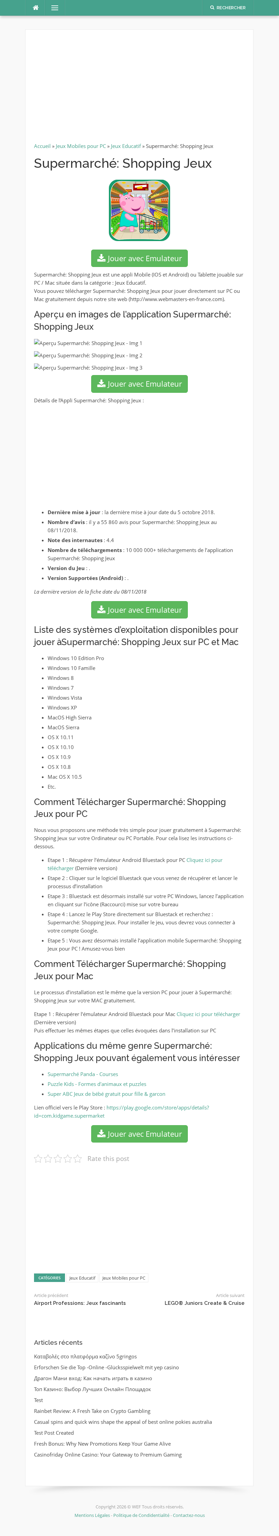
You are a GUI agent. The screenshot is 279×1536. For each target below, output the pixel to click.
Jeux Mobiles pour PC (81, 146)
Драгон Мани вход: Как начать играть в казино (93, 1378)
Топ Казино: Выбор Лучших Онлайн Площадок (92, 1389)
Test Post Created (54, 1432)
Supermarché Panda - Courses (83, 1074)
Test (38, 1400)
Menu (52, 7)
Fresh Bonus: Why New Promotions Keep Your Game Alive (102, 1443)
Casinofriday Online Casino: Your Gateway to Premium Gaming (108, 1454)
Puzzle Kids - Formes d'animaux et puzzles (97, 1083)
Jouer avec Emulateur (144, 258)
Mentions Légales (93, 1515)
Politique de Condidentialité (141, 1515)
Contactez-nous (189, 1515)
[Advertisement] (139, 88)
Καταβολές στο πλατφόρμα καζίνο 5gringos (85, 1356)
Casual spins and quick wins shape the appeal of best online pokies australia (123, 1421)
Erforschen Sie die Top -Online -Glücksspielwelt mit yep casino (106, 1367)
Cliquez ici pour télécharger (208, 1014)
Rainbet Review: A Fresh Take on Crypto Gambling (92, 1410)
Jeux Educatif (126, 146)
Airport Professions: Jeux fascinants (80, 1303)
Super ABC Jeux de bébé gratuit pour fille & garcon (106, 1093)
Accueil (42, 146)
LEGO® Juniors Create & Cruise (205, 1303)
